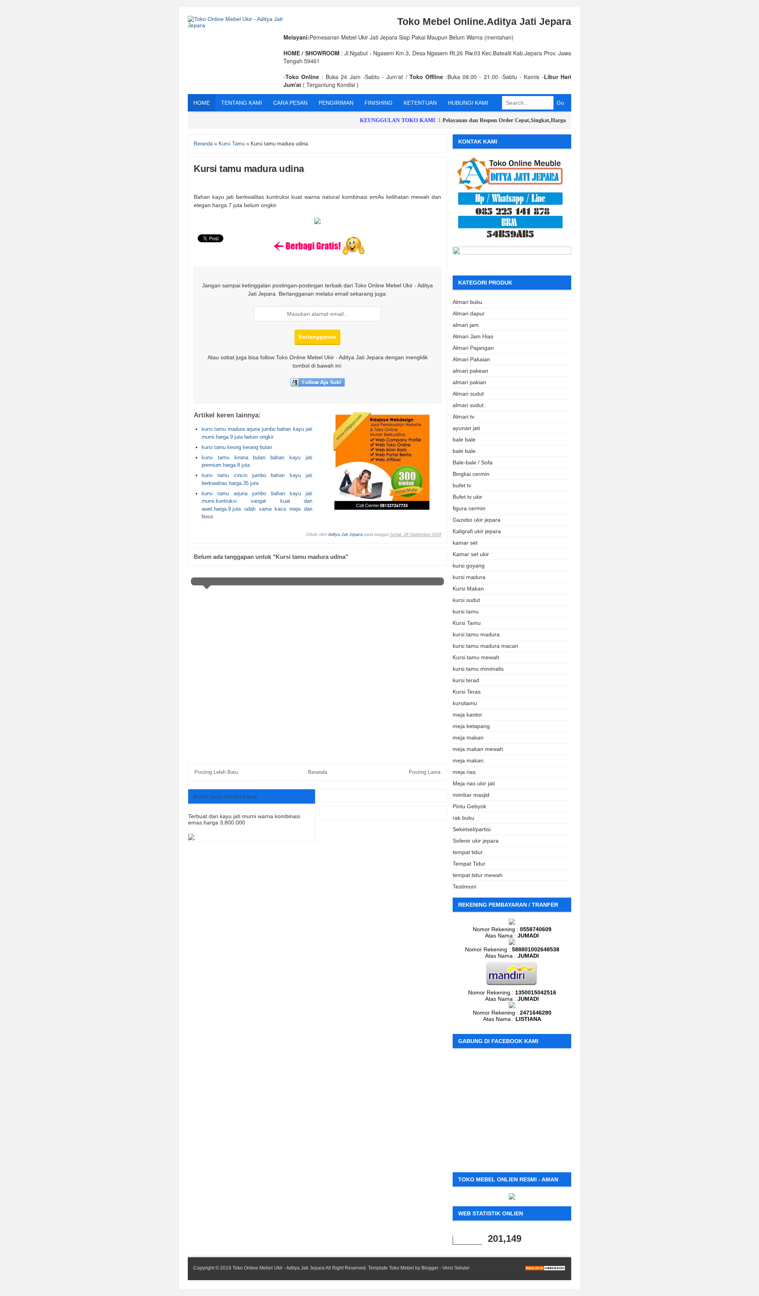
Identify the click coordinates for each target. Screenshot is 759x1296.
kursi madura (469, 577)
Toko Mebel (401, 1268)
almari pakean (470, 371)
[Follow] (318, 384)
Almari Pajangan (473, 348)
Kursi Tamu (467, 623)
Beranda (317, 772)
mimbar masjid (471, 795)
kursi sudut (466, 600)
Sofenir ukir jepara (475, 841)
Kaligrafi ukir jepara (477, 531)
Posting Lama (424, 772)
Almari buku (467, 302)
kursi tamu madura (476, 634)
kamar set (465, 543)
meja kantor (467, 714)
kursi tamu (466, 611)
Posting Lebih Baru (216, 772)
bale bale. (465, 451)
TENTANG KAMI (241, 103)
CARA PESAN (290, 103)
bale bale (464, 439)
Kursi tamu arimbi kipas (225, 796)
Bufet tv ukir (467, 497)
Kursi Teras (467, 692)
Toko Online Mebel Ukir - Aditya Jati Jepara (278, 1268)
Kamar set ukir (471, 554)
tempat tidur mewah (477, 875)
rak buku (463, 818)
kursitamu (465, 703)
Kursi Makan (468, 588)
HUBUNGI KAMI (468, 103)
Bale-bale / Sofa (473, 462)
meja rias (464, 772)
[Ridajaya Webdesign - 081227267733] (382, 508)
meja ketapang (471, 726)
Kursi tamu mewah (476, 657)
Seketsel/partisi (472, 829)
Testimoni (464, 886)
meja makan (468, 737)
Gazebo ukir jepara (476, 520)
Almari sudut (468, 393)
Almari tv (463, 416)
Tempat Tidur (469, 863)
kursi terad (466, 680)
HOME (201, 103)
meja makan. (469, 760)
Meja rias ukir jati (474, 783)
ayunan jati (466, 428)
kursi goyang (469, 565)
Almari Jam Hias (473, 336)
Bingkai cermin (471, 474)
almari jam (466, 325)
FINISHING (378, 103)
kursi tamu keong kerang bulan (237, 447)
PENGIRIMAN (336, 103)
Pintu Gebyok (469, 806)
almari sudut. (469, 405)
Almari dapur (469, 313)
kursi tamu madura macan (485, 646)
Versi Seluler (456, 1268)
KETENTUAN (420, 103)
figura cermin (469, 508)
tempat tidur (468, 852)
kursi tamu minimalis (478, 669)
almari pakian (469, 382)
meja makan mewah (478, 749)
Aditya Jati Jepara (345, 534)
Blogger (429, 1268)
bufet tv (462, 485)
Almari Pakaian (471, 359)
